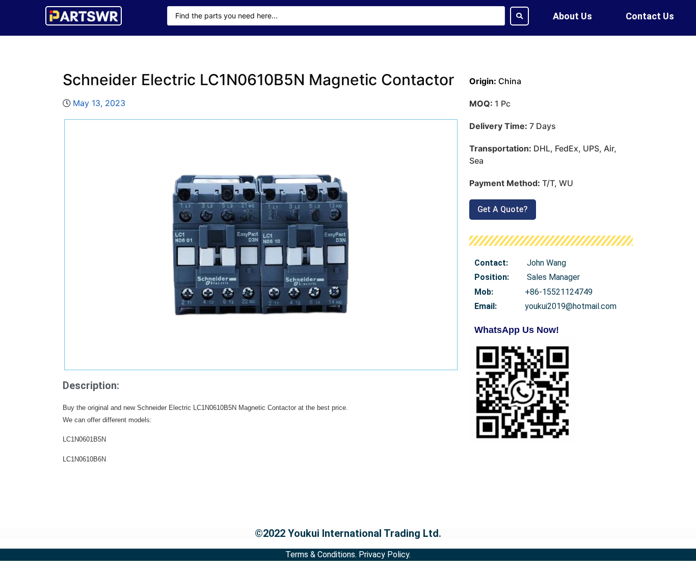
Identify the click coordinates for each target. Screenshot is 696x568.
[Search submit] (519, 16)
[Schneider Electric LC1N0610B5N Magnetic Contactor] (261, 244)
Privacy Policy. (385, 554)
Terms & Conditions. (321, 554)
